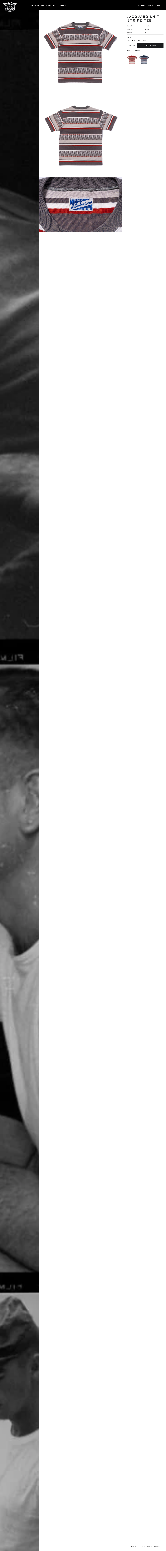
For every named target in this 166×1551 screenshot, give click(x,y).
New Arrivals (37, 5)
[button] (80, 51)
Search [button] (141, 5)
